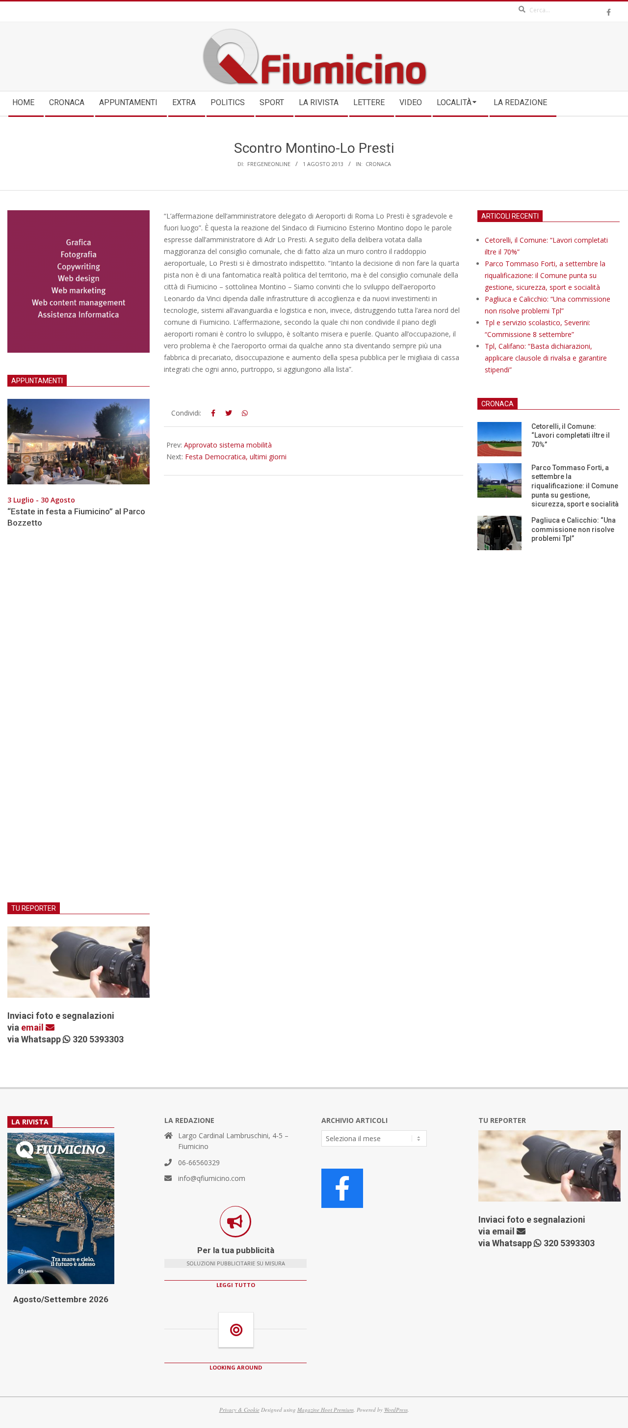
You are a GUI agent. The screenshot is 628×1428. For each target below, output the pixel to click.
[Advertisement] (78, 721)
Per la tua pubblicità (235, 1250)
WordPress (396, 1409)
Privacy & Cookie (239, 1409)
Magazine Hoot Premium (325, 1409)
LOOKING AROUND (235, 1367)
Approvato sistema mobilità (228, 444)
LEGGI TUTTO (235, 1284)
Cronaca (378, 164)
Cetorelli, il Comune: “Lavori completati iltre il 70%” (570, 435)
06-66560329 (199, 1162)
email (33, 1027)
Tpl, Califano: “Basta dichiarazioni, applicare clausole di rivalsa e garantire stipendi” (546, 357)
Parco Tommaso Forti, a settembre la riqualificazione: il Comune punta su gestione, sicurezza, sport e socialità (545, 275)
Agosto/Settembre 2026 (60, 1299)
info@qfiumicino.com (211, 1178)
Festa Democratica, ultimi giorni (236, 456)
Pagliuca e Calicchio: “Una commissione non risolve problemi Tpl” (573, 529)
